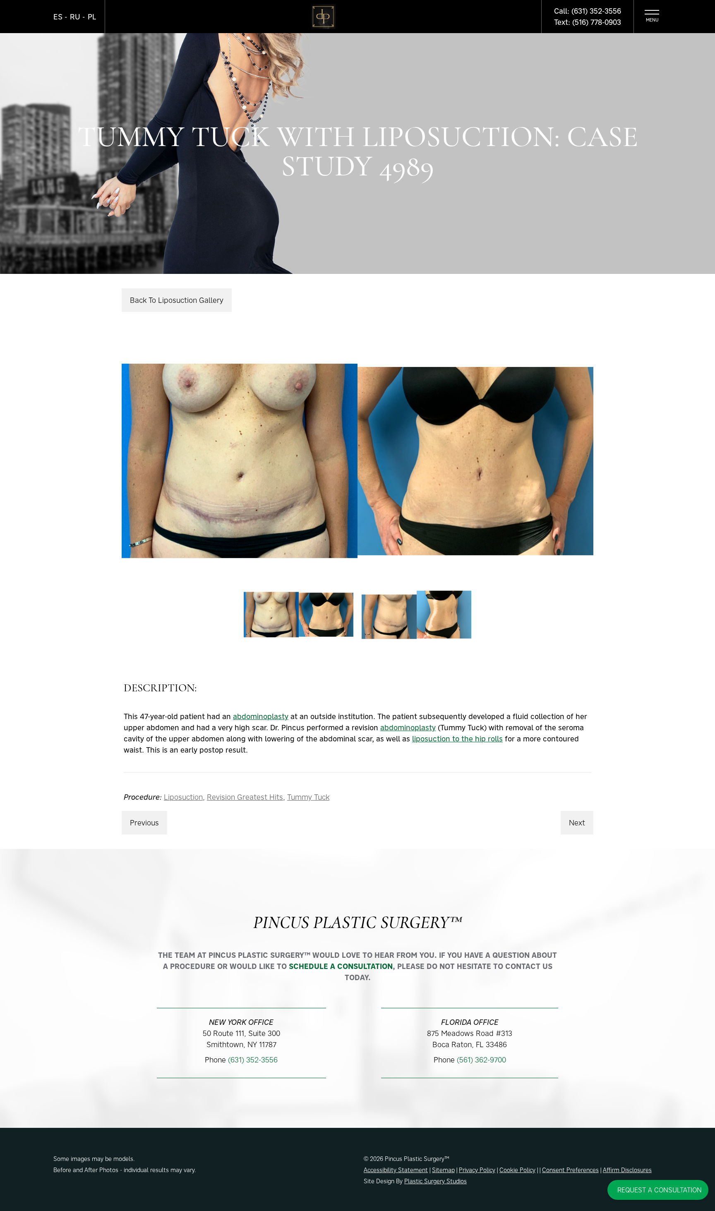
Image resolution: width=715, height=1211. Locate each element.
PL (92, 17)
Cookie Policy (517, 1170)
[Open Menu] (652, 17)
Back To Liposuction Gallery (176, 300)
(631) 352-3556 (253, 1060)
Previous (144, 822)
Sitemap (443, 1170)
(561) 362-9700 (481, 1060)
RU (75, 17)
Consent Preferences (570, 1170)
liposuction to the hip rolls (457, 738)
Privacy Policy (477, 1170)
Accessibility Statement (396, 1170)
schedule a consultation (341, 966)
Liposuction (183, 797)
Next (577, 822)
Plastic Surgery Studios (435, 1181)
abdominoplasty (260, 716)
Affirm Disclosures (627, 1170)
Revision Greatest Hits (245, 797)
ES (57, 17)
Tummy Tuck (308, 797)
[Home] (323, 16)
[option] (357, 461)
